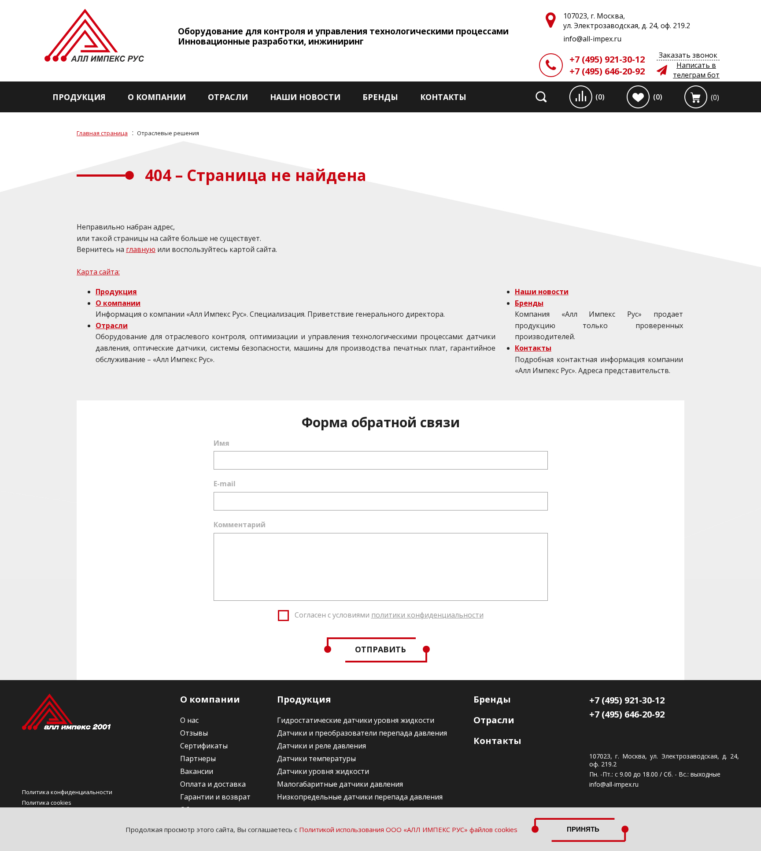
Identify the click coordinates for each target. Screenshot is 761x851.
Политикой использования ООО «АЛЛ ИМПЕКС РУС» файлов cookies (408, 829)
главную (140, 249)
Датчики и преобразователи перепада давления (362, 733)
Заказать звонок (688, 55)
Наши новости (305, 97)
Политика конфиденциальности (67, 792)
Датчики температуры (316, 758)
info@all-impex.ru (614, 784)
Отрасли (228, 97)
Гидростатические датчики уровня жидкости (355, 720)
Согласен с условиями (389, 615)
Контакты (443, 97)
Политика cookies (46, 803)
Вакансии (196, 771)
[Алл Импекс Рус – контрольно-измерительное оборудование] (94, 36)
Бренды (380, 97)
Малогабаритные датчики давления (340, 784)
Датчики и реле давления (321, 746)
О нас (189, 720)
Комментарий (240, 524)
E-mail (225, 483)
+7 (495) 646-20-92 (607, 71)
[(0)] (695, 96)
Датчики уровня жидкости (323, 771)
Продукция (79, 97)
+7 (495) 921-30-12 (607, 59)
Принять (583, 829)
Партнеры (198, 758)
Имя (221, 443)
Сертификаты (204, 746)
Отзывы (194, 733)
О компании (157, 97)
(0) (600, 97)
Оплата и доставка (213, 784)
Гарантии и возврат (215, 797)
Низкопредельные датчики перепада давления (360, 797)
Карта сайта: (98, 272)
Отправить (380, 649)
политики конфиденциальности (427, 615)
